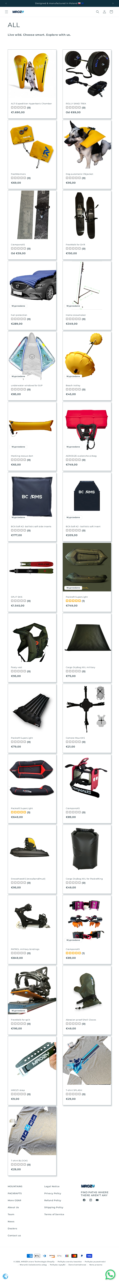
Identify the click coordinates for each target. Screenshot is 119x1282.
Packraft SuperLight (77, 597)
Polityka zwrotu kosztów (70, 1262)
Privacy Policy (52, 1193)
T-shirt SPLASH (74, 1090)
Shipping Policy (53, 1207)
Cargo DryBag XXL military (80, 667)
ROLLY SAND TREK (76, 103)
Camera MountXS (75, 738)
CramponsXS (18, 244)
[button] (6, 11)
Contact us (14, 1235)
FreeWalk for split (20, 1019)
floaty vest (16, 667)
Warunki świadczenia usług (33, 1265)
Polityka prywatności (95, 1262)
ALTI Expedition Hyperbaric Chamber (31, 103)
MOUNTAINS (15, 1186)
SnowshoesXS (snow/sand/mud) (28, 878)
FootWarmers (18, 174)
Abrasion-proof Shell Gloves (81, 1019)
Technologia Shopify (45, 1262)
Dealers (12, 1228)
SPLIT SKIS (16, 597)
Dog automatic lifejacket (79, 174)
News (11, 1221)
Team (11, 1214)
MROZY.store (27, 1262)
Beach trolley (73, 385)
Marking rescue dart (22, 456)
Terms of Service (54, 1214)
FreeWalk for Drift (75, 244)
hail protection (19, 315)
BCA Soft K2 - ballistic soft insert (83, 526)
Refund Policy (52, 1200)
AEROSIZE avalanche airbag (81, 456)
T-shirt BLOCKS (19, 1160)
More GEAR (14, 1200)
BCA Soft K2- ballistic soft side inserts (31, 526)
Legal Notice (52, 1186)
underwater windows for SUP (27, 385)
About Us (13, 1207)
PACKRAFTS (15, 1193)
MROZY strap (18, 1090)
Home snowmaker (76, 315)
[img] (73, 601)
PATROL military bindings (25, 949)
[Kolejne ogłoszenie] (113, 3)
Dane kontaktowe (77, 1265)
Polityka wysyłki (58, 1265)
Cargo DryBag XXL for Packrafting (84, 878)
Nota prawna (95, 1265)
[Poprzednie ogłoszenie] (6, 3)
